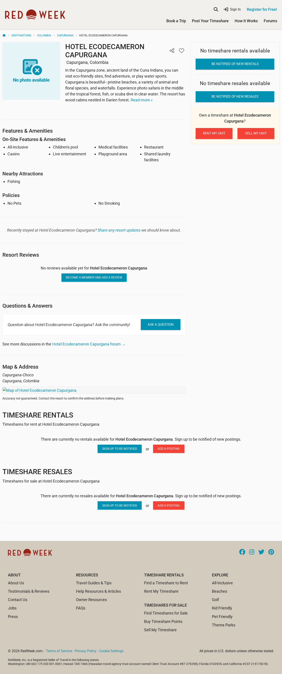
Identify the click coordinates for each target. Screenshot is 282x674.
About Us (16, 583)
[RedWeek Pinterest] (271, 552)
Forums (270, 21)
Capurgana (65, 35)
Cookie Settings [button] (111, 651)
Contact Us (17, 599)
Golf (215, 599)
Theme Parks (223, 625)
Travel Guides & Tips (93, 583)
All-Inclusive (222, 583)
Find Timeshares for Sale (166, 613)
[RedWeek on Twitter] (261, 552)
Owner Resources (91, 599)
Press (13, 616)
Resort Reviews (20, 255)
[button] (172, 51)
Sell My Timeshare (160, 630)
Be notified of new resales (235, 96)
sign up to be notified (119, 448)
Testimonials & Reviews (28, 591)
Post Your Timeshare (210, 21)
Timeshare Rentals (37, 415)
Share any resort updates (119, 230)
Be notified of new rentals (235, 64)
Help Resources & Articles (98, 591)
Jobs (12, 608)
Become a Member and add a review (94, 277)
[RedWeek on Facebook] (242, 552)
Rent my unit (214, 133)
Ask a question (161, 325)
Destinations (21, 35)
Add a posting (169, 448)
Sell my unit (256, 133)
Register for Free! (262, 9)
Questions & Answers (27, 306)
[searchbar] (216, 9)
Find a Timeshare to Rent (166, 583)
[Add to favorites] (182, 51)
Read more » (141, 100)
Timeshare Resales (37, 472)
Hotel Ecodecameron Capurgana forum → (89, 344)
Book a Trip (176, 21)
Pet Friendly (222, 616)
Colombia (44, 35)
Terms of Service (59, 651)
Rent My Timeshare (161, 591)
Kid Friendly (222, 608)
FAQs (80, 608)
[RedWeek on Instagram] (251, 552)
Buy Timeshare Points (163, 621)
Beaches (219, 591)
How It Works (246, 21)
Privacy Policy (85, 651)
